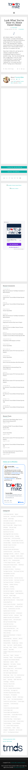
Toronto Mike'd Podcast (17, 714)
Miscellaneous (15, 640)
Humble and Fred (18, 606)
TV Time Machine (7, 727)
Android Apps (11, 518)
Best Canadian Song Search (9, 523)
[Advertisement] (14, 205)
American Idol (6, 516)
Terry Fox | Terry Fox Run (8, 683)
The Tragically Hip (7, 697)
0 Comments (21, 29)
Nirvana (15, 647)
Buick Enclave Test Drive (8, 529)
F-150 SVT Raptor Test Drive (9, 562)
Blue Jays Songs (12, 527)
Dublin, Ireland (19, 556)
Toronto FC (5, 705)
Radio (16, 661)
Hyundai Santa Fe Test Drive (9, 610)
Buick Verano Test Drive (8, 536)
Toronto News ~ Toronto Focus (10, 716)
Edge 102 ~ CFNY (7, 560)
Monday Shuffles (7, 643)
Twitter (13, 727)
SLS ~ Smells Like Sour (19, 675)
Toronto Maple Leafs (7, 710)
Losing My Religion (7, 630)
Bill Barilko (5, 527)
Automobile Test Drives (8, 520)
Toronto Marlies (6, 714)
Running (11, 670)
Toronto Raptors (17, 719)
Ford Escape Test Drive (19, 571)
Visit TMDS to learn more (19, 767)
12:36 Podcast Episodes (8, 514)
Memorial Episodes (7, 638)
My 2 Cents (9, 645)
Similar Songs (10, 68)
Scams (16, 670)
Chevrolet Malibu (7, 542)
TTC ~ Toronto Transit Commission (11, 725)
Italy (21, 615)
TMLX (4, 699)
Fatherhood (21, 564)
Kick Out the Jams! (17, 619)
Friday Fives (5, 586)
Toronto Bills (6, 703)
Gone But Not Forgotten (8, 591)
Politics (11, 657)
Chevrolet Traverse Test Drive (9, 545)
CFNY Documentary (16, 538)
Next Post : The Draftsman (13, 171)
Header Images (12, 595)
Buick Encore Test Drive (8, 531)
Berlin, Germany (18, 520)
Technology (5, 681)
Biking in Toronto (17, 525)
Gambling (12, 586)
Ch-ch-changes (6, 540)
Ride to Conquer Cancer (8, 668)
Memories (15, 638)
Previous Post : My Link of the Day (14, 167)
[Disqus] (14, 108)
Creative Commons (21, 762)
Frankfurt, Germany (14, 584)
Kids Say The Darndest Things (9, 621)
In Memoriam (19, 613)
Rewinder (5, 666)
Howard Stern (20, 604)
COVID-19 (17, 553)
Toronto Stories (20, 721)
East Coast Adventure (8, 558)
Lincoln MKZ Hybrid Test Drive (9, 626)
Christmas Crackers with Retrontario (11, 549)
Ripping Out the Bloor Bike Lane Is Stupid (12, 322)
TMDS (14, 81)
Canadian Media (6, 538)
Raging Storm (6, 664)
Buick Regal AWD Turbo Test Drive (10, 534)
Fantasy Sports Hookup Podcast (10, 564)
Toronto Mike (14, 27)
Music (6, 68)
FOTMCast (5, 584)
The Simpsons (6, 694)
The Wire (14, 697)
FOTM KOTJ (17, 582)
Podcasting (5, 657)
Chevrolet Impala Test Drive (17, 540)
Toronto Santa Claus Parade (9, 721)
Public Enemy (6, 661)
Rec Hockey (13, 664)
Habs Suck (5, 595)
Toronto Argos (21, 701)
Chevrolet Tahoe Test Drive (18, 542)
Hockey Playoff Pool (7, 602)
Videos (18, 727)
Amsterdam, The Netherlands (17, 516)
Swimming (10, 679)
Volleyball (5, 730)
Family (18, 562)
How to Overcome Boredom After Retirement (13, 362)
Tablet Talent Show (18, 679)
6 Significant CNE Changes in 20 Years (11, 340)
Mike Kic (20, 638)
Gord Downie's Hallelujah (8, 593)
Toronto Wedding (7, 723)
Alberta (16, 514)
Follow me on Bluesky (10, 462)
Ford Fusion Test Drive (19, 580)
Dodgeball (13, 556)
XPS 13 (4, 732)
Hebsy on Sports (15, 597)
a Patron (19, 83)
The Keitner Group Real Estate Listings (11, 692)
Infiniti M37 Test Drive (8, 615)
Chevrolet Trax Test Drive (8, 547)
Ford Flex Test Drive (18, 578)
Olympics (5, 649)
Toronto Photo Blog (7, 719)
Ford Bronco (17, 569)
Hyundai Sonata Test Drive (9, 613)
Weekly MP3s (12, 730)
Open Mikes (11, 649)
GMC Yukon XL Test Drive (8, 588)
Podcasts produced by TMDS (9, 739)
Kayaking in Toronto (7, 619)
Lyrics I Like (15, 630)
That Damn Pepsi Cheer (8, 686)
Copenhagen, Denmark (8, 553)
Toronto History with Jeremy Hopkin (11, 708)
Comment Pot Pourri (7, 551)
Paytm (11, 655)
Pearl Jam (17, 655)
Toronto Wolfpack (16, 723)
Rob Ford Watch (18, 668)
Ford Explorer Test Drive (8, 575)
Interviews (16, 615)
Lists (17, 628)
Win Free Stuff (19, 730)
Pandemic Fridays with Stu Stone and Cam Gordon (12, 652)
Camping (17, 536)
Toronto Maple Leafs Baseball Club (10, 712)
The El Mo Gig (6, 690)
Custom (22, 553)
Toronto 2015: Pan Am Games (9, 701)
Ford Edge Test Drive (7, 571)
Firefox (14, 567)
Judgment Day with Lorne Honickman (11, 617)
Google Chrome (18, 591)
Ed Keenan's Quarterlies (19, 558)
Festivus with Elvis (7, 567)
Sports (4, 679)
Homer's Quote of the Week (9, 604)
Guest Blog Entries (19, 593)
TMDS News (20, 697)
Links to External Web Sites (9, 628)
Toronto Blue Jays (14, 703)
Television (12, 681)
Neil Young (5, 647)
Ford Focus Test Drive (8, 580)
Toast (8, 699)
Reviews (19, 664)
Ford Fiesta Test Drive (8, 578)
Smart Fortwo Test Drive (8, 677)
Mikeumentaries (6, 640)
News (11, 647)
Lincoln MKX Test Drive (8, 624)
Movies (21, 643)
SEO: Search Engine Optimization (10, 672)
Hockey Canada (19, 599)
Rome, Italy (5, 670)
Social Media (18, 677)
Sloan (12, 675)
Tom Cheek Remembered (16, 699)
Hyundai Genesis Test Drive (14, 608)
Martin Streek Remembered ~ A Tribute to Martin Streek (12, 635)
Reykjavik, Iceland (12, 666)
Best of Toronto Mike (8, 525)
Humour (5, 608)
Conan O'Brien (17, 551)
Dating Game (6, 556)
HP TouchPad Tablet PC (8, 606)
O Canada (20, 647)
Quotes (12, 661)
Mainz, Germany (6, 632)
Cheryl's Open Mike (7, 310)
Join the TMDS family (7, 741)
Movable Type (15, 643)
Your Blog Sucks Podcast (13, 732)
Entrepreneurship (15, 560)
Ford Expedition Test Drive (9, 573)
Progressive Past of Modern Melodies (11, 659)
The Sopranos (14, 694)
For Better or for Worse (8, 569)
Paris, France (6, 655)
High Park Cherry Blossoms (9, 599)
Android (5, 518)
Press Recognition (18, 657)
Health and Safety (7, 597)
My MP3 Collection (18, 645)
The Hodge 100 (14, 690)
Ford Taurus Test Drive (8, 582)
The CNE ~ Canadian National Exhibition (11, 688)
